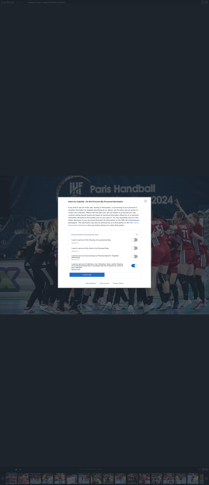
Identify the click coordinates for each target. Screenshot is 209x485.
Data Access (104, 283)
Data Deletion (91, 283)
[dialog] (104, 242)
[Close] (146, 202)
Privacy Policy (118, 283)
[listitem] (104, 234)
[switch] (134, 239)
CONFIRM (87, 275)
